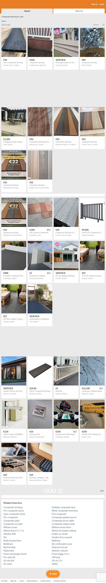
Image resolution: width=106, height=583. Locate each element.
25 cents (7, 564)
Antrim (46, 188)
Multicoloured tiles (12, 540)
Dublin (65, 65)
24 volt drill (8, 560)
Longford (72, 145)
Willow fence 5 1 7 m (13, 530)
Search (27, 11)
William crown (10, 527)
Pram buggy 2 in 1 (61, 554)
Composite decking (12, 507)
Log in (21, 581)
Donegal (15, 188)
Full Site (4, 581)
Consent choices (59, 581)
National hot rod (59, 547)
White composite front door (65, 511)
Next (102, 491)
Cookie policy (45, 581)
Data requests (32, 581)
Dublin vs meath (60, 534)
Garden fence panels (62, 537)
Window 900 (9, 534)
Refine (96, 25)
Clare (89, 437)
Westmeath (40, 437)
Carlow (16, 65)
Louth (39, 235)
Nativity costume (60, 550)
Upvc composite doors (14, 514)
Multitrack (8, 544)
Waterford (18, 235)
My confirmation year (62, 544)
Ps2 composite (59, 514)
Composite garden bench (64, 517)
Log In (102, 4)
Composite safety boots (63, 524)
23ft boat (56, 557)
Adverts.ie (12, 4)
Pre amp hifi (9, 557)
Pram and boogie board (14, 554)
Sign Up (94, 4)
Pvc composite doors (13, 511)
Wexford (40, 278)
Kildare (14, 278)
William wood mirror (61, 527)
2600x (55, 564)
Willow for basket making (64, 530)
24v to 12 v (57, 560)
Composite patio (11, 521)
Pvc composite (10, 517)
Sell (54, 573)
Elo (5, 537)
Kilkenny (43, 65)
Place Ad (79, 11)
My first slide (9, 547)
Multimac (56, 540)
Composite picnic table (63, 521)
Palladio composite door (63, 507)
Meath (36, 322)
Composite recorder (13, 524)
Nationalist (8, 550)
